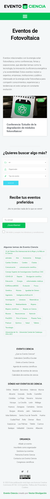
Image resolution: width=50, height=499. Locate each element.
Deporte (19, 276)
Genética (8, 290)
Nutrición (32, 314)
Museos (8, 314)
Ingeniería (8, 295)
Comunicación (10, 267)
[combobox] (27, 162)
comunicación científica (28, 267)
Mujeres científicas (12, 309)
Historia (18, 290)
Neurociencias (20, 314)
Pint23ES (8, 318)
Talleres (36, 323)
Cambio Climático (11, 263)
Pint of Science (21, 318)
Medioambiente (21, 304)
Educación (9, 281)
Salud (27, 323)
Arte (17, 258)
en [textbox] (9, 162)
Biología (38, 258)
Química (18, 323)
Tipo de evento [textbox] (14, 176)
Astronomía (27, 258)
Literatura (22, 300)
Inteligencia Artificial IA (25, 295)
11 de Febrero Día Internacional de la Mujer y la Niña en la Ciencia (25, 252)
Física (36, 286)
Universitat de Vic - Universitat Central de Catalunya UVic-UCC (23, 333)
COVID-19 (9, 276)
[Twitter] (22, 471)
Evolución (26, 286)
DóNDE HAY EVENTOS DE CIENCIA (25, 384)
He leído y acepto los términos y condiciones (25, 232)
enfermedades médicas (35, 281)
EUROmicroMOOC (12, 286)
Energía (19, 281)
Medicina (8, 304)
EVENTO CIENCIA (25, 349)
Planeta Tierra (36, 318)
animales (8, 258)
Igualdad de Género (32, 290)
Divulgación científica (33, 276)
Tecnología (9, 327)
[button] (25, 16)
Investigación (10, 300)
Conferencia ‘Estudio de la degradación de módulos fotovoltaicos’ (21, 128)
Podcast (8, 323)
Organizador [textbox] (13, 169)
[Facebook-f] (27, 471)
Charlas (34, 263)
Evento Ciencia (11, 493)
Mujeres (33, 304)
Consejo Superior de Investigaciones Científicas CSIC (24, 272)
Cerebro (24, 263)
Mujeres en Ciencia (29, 309)
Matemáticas (34, 300)
